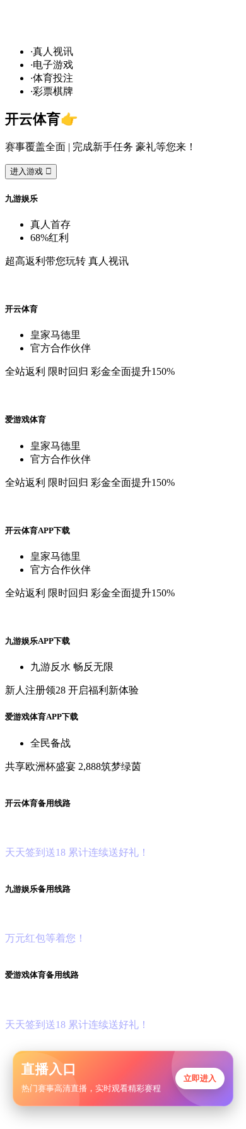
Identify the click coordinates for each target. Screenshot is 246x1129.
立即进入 (200, 1078)
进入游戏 (31, 171)
